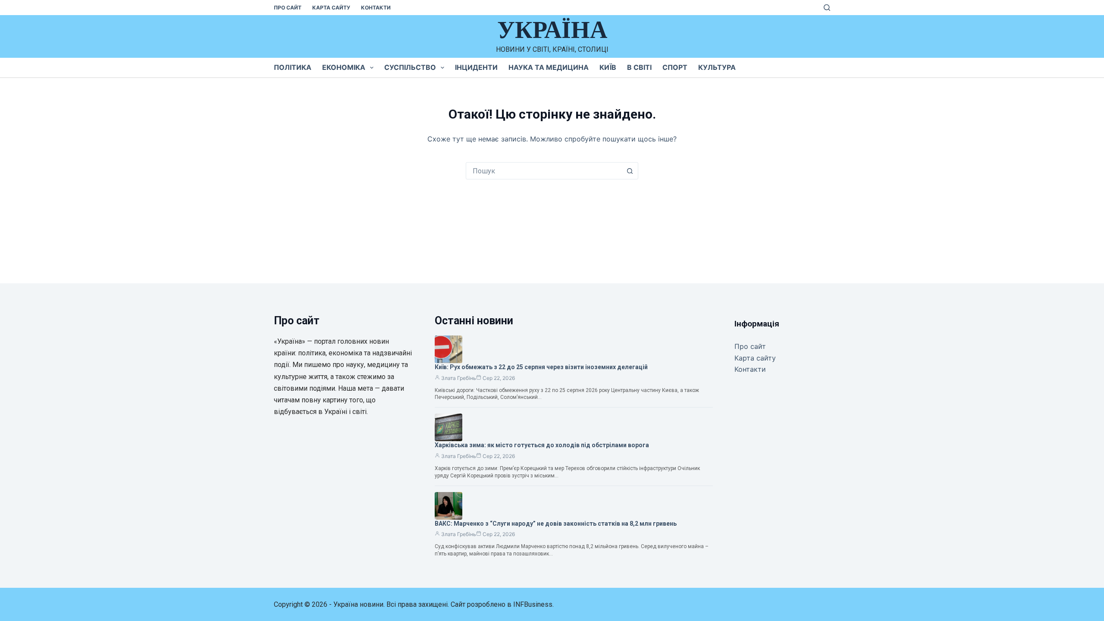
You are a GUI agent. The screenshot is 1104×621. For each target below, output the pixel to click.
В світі (639, 67)
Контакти (376, 7)
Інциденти (476, 67)
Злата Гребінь (458, 378)
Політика (292, 67)
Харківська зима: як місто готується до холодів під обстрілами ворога (542, 445)
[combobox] (543, 170)
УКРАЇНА (552, 29)
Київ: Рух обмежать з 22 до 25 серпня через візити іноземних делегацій (541, 367)
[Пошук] (827, 7)
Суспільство (410, 67)
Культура (717, 67)
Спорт (674, 67)
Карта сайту (331, 7)
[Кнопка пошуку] (629, 171)
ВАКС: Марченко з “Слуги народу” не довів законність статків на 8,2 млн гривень (556, 523)
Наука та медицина (548, 67)
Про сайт (287, 7)
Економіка (343, 67)
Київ (607, 67)
